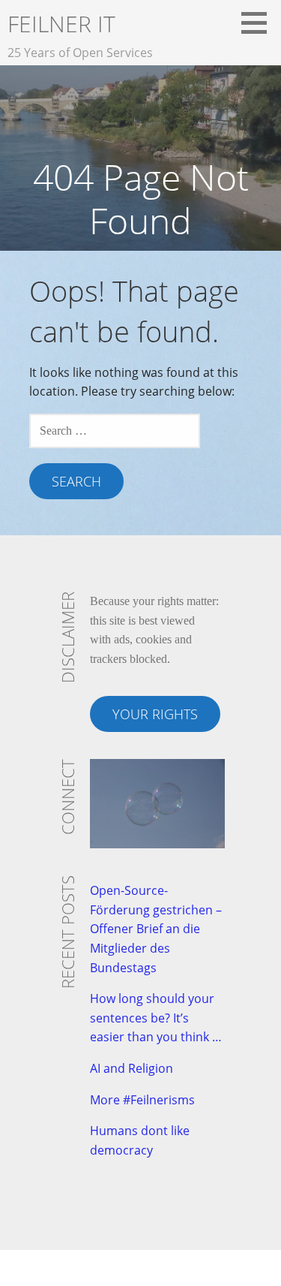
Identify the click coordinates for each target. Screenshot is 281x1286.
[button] (259, 22)
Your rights (155, 714)
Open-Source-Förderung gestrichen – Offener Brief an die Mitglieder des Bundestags (156, 928)
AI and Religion (131, 1068)
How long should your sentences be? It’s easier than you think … (156, 1017)
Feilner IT (61, 23)
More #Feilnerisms (142, 1100)
